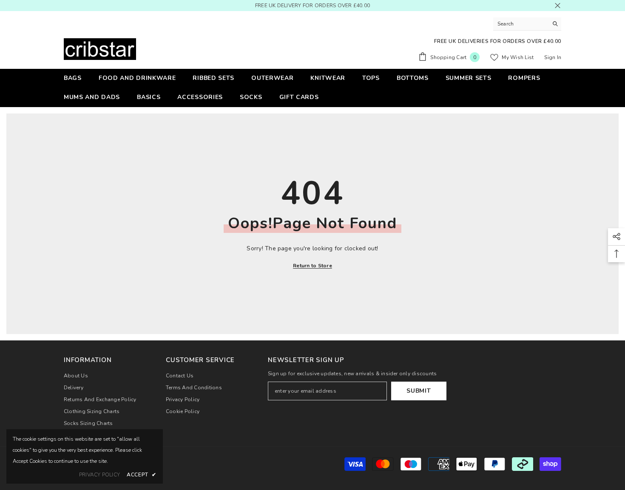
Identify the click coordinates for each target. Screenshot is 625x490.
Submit (418, 391)
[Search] (527, 24)
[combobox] (520, 23)
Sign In (552, 57)
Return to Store (312, 265)
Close (557, 5)
